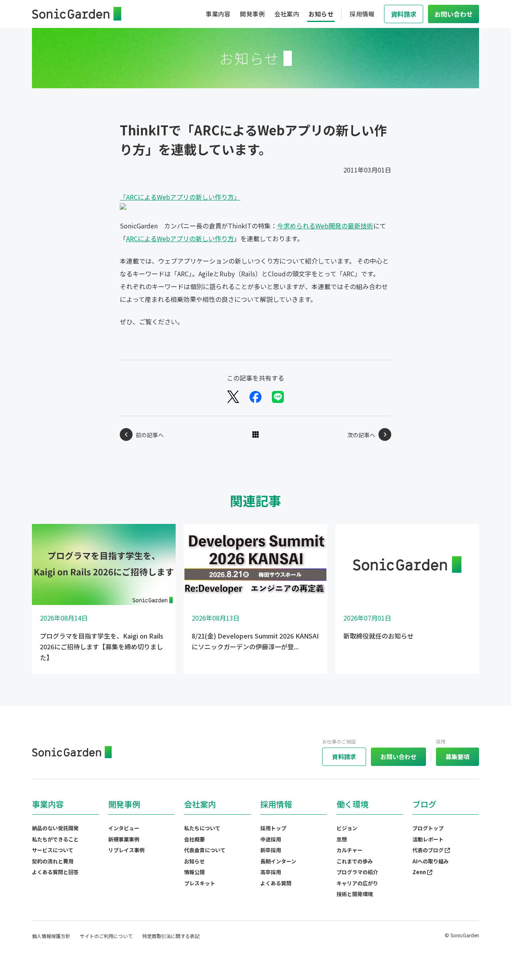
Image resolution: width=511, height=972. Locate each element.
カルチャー (349, 850)
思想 (342, 839)
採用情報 (362, 14)
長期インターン (278, 861)
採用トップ (273, 828)
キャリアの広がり (357, 883)
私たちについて (202, 828)
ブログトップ (428, 828)
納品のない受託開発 (55, 828)
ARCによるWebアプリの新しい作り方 (180, 238)
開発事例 (252, 14)
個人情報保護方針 (51, 935)
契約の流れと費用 (52, 861)
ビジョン (347, 828)
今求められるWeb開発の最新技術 (325, 225)
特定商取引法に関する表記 (171, 935)
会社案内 (286, 14)
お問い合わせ (398, 756)
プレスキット (199, 883)
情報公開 (194, 872)
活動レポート (428, 839)
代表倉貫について (205, 850)
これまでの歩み (355, 861)
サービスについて (52, 850)
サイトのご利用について (106, 935)
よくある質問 (275, 883)
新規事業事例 (123, 839)
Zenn (419, 872)
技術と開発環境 (355, 894)
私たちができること (55, 839)
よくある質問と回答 (55, 872)
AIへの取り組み (430, 861)
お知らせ (321, 14)
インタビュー (123, 828)
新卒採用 (270, 850)
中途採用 (270, 839)
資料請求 (344, 756)
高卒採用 (270, 872)
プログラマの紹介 (357, 872)
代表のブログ (428, 850)
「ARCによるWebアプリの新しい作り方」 (180, 197)
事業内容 (218, 14)
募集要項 (457, 756)
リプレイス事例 (126, 850)
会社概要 (194, 839)
